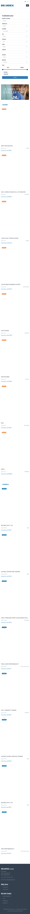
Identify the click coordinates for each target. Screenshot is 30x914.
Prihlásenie (5, 887)
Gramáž (4, 54)
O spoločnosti (7, 896)
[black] (15, 46)
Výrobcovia (4, 23)
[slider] (2, 69)
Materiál (4, 60)
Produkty (4, 28)
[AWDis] (15, 26)
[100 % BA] (15, 62)
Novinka (5, 72)
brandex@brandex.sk (10, 879)
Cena (3, 65)
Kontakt (5, 903)
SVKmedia (20, 911)
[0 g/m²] (15, 57)
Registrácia (5, 889)
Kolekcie (5, 900)
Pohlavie (4, 39)
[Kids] (15, 41)
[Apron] (15, 36)
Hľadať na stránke (6, 18)
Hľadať (15, 77)
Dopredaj (6, 74)
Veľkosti (4, 49)
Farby (3, 44)
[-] (15, 52)
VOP (4, 898)
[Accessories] (15, 31)
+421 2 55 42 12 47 (8, 877)
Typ (3, 34)
